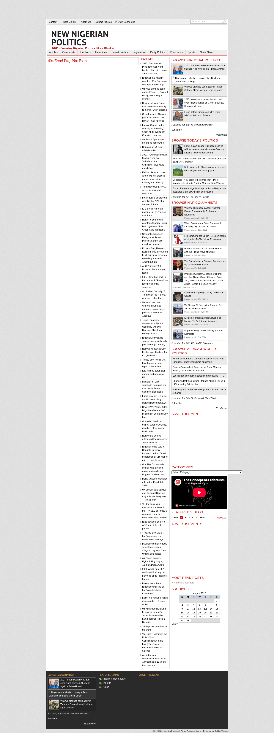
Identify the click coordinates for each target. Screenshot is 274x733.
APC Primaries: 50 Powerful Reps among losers (153, 269)
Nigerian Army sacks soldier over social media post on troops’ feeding (155, 341)
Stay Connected (126, 21)
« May (174, 624)
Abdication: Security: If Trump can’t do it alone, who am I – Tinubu (154, 294)
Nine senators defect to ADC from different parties (154, 525)
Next (202, 517)
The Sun (107, 683)
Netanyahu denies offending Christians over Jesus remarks (155, 439)
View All (221, 518)
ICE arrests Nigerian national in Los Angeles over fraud (154, 212)
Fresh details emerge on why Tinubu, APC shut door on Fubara (154, 201)
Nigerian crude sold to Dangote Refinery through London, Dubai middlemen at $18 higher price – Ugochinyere (155, 453)
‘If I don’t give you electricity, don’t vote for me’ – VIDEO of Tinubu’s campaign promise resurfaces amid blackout (155, 511)
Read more (221, 135)
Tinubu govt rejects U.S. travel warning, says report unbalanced (154, 363)
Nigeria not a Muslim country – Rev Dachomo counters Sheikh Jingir (154, 81)
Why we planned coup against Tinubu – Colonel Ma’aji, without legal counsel (76, 704)
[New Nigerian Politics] (88, 40)
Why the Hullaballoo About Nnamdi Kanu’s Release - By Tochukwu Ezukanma (202, 211)
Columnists (68, 52)
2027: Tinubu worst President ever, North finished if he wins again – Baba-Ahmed (75, 683)
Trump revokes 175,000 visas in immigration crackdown (154, 190)
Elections (85, 52)
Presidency (176, 52)
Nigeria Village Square (114, 679)
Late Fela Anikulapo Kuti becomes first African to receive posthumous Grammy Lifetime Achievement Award (204, 149)
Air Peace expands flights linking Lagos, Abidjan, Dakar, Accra (153, 561)
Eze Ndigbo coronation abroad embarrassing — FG (154, 374)
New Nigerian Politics (168, 731)
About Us (86, 21)
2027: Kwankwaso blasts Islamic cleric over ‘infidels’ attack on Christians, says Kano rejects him (154, 161)
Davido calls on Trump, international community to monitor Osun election (154, 106)
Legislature (139, 52)
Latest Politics (120, 52)
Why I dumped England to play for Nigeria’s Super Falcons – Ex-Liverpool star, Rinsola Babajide (154, 615)
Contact (53, 21)
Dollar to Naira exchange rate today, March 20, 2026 (155, 482)
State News (206, 52)
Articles (53, 52)
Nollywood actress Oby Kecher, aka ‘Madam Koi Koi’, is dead (154, 352)
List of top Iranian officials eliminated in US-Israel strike (155, 601)
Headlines (101, 52)
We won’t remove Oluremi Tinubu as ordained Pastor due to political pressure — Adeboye (153, 309)
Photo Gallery (69, 21)
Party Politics (157, 52)
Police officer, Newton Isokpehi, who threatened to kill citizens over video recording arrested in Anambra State (155, 255)
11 (193, 608)
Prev (176, 517)
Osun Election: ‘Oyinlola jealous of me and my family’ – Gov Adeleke (154, 117)
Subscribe (176, 129)
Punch (106, 687)
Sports (191, 52)
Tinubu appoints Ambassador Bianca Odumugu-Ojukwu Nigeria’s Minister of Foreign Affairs (152, 327)
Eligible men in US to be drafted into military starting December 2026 (154, 399)
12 (199, 608)
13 (205, 608)
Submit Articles (103, 21)
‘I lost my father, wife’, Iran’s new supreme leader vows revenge (152, 536)
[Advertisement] (137, 9)
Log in (198, 731)
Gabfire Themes (221, 731)
